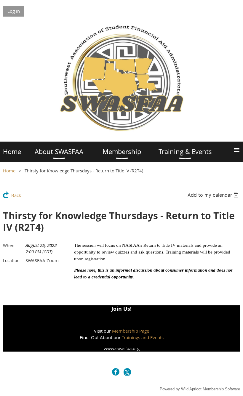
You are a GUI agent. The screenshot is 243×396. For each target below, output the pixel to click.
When (9, 245)
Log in (13, 11)
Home (9, 171)
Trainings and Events (143, 337)
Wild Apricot (191, 389)
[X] (127, 372)
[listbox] (214, 194)
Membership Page (130, 331)
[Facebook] (115, 372)
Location (11, 260)
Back (16, 195)
